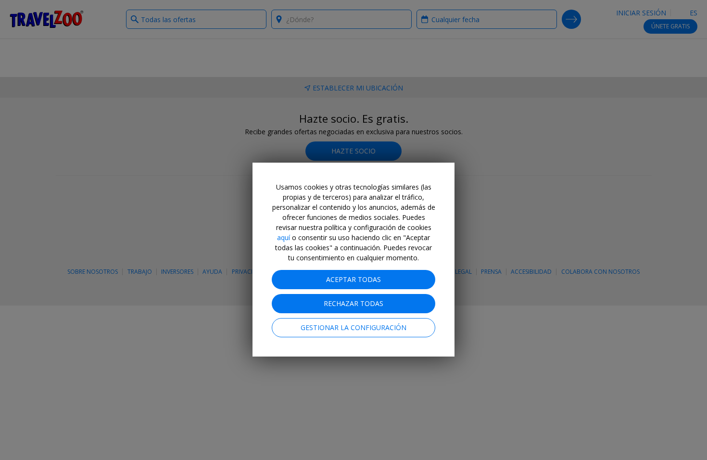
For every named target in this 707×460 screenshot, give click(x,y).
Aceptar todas (353, 279)
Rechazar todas (353, 303)
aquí (283, 237)
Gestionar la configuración (353, 327)
